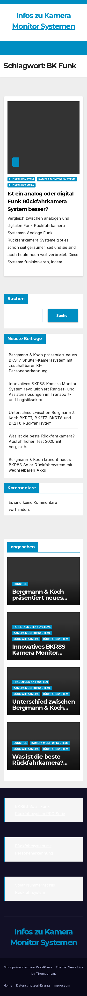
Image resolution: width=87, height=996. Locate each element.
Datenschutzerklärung (33, 985)
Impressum (62, 985)
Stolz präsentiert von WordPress (28, 967)
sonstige (20, 584)
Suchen (16, 298)
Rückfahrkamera (21, 185)
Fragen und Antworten (31, 681)
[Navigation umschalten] (79, 48)
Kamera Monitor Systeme (56, 179)
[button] (70, 48)
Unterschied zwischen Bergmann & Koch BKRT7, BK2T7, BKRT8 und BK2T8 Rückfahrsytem (42, 418)
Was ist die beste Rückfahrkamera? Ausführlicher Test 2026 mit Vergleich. (42, 441)
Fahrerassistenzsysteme (32, 626)
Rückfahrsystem (21, 179)
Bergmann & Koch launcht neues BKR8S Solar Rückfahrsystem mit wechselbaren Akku (40, 465)
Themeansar (45, 973)
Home (8, 985)
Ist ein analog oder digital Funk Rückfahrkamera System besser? (40, 201)
